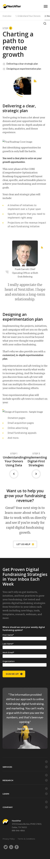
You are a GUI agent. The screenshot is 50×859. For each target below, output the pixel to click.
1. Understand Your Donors (28, 16)
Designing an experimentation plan (23, 68)
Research (8, 780)
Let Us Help (23, 544)
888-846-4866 (18, 830)
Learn (6, 794)
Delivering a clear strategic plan (22, 63)
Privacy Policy (9, 838)
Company (8, 807)
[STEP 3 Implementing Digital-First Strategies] (36, 474)
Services (7, 767)
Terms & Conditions (26, 838)
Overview (7, 16)
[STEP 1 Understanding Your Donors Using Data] (14, 474)
